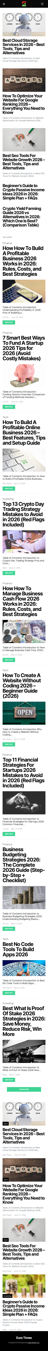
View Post (9, 322)
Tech (5, 417)
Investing (8, 498)
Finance (7, 243)
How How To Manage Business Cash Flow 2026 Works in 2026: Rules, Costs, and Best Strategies (23, 601)
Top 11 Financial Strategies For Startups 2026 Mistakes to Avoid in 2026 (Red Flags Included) (23, 773)
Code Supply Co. (34, 1343)
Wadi (5, 568)
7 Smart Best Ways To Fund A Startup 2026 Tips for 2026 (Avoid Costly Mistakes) (24, 348)
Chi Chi (5, 317)
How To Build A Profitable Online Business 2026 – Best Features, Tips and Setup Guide (24, 432)
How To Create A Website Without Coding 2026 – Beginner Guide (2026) (22, 685)
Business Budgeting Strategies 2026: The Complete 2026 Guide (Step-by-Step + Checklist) (24, 864)
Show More (24, 1089)
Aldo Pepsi (7, 483)
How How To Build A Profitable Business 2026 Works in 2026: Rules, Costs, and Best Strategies (23, 261)
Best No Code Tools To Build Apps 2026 (18, 949)
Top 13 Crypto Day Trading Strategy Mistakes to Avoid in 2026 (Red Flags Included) (23, 514)
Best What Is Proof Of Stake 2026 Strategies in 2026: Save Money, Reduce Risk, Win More (24, 1021)
